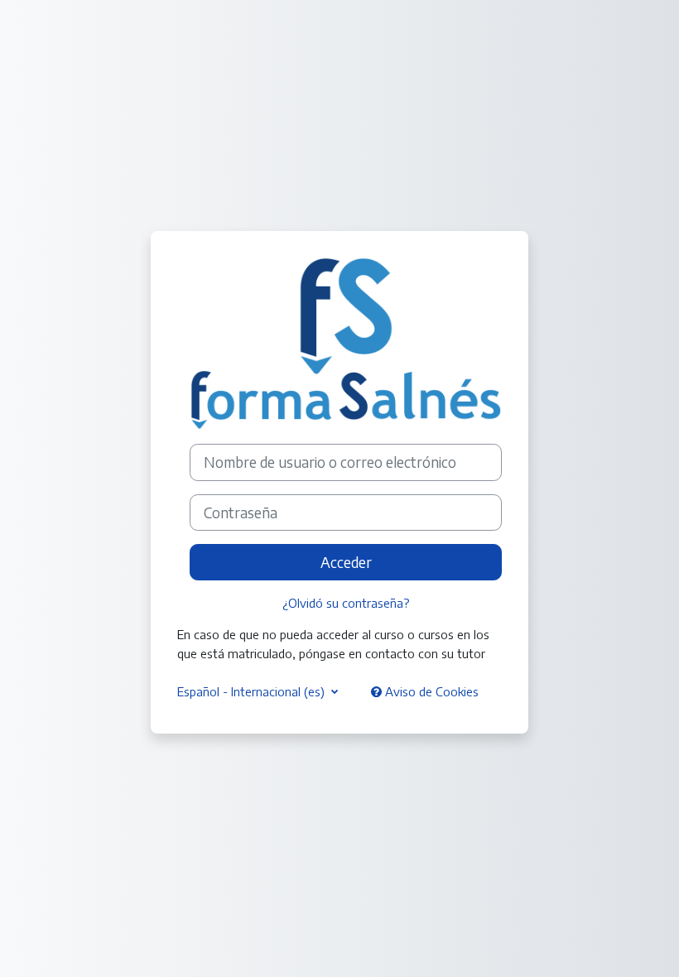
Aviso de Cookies (430, 691)
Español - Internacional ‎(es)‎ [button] (252, 691)
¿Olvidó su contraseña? (346, 602)
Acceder (346, 562)
